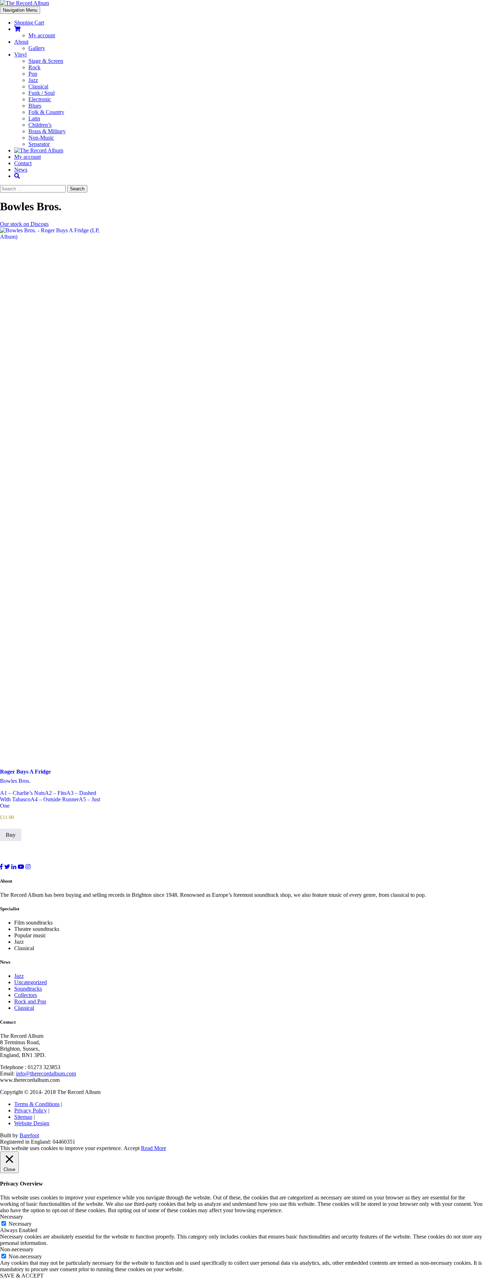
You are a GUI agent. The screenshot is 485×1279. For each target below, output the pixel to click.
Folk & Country (46, 112)
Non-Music (41, 138)
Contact (23, 163)
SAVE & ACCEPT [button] (22, 1276)
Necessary (20, 1224)
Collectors (25, 995)
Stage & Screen (45, 61)
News (20, 170)
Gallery (36, 48)
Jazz (33, 80)
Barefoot (29, 1135)
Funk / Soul (41, 93)
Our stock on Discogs (24, 224)
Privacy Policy (30, 1110)
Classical (38, 86)
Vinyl (20, 55)
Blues (34, 106)
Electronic (39, 99)
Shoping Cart (29, 23)
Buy (11, 835)
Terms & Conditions (37, 1104)
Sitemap (23, 1117)
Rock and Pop (30, 1001)
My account (41, 35)
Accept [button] (132, 1148)
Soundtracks (28, 989)
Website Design (31, 1123)
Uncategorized (30, 982)
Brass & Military (47, 131)
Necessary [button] (11, 1217)
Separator (39, 144)
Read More (153, 1148)
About (21, 42)
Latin (34, 118)
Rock (34, 67)
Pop (32, 74)
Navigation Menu (20, 10)
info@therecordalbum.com (46, 1074)
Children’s (39, 125)
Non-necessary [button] (16, 1249)
